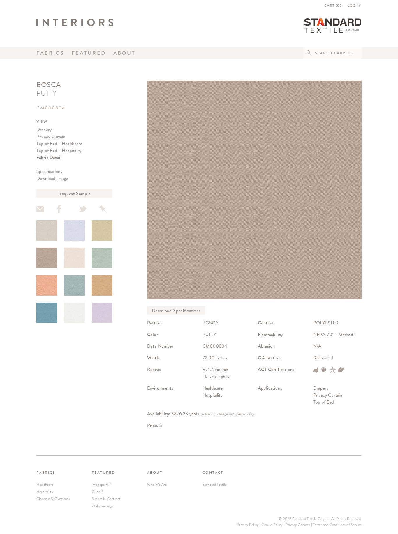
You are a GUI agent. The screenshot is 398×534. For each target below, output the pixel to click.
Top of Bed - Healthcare (59, 143)
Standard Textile (214, 484)
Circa (97, 491)
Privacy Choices (298, 524)
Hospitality (44, 491)
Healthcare (45, 484)
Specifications (49, 171)
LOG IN (355, 5)
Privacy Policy (248, 524)
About (124, 52)
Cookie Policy (272, 524)
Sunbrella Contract (106, 498)
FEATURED (103, 472)
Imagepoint (101, 484)
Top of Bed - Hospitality (59, 150)
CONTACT (212, 472)
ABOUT (154, 472)
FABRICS (45, 472)
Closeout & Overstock (53, 498)
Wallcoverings (102, 505)
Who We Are (157, 484)
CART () (332, 5)
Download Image (52, 178)
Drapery (44, 129)
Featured (89, 52)
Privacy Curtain (50, 136)
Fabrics (50, 52)
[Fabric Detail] (46, 230)
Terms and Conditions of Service (337, 524)
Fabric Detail (48, 157)
